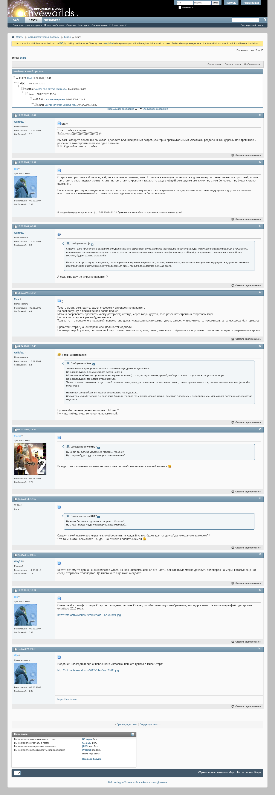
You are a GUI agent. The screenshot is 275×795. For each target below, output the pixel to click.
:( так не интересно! (55, 99)
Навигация (118, 25)
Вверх (257, 772)
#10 (259, 648)
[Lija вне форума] (25, 187)
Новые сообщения (54, 25)
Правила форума (91, 759)
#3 (260, 226)
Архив (249, 772)
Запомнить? (187, 8)
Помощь (231, 2)
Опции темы (214, 64)
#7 (260, 498)
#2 (260, 162)
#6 (260, 429)
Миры (67, 37)
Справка (71, 25)
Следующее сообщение (155, 109)
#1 (260, 115)
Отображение (251, 64)
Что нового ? (52, 19)
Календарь (83, 25)
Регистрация (251, 2)
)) (35, 94)
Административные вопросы (43, 37)
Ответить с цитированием (248, 155)
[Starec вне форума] (30, 459)
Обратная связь (206, 772)
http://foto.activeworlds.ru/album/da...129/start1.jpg (89, 615)
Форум (33, 19)
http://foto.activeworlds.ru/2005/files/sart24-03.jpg (88, 670)
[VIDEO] (86, 750)
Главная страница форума (27, 25)
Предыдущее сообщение (120, 109)
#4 (260, 292)
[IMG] (85, 746)
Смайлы (87, 743)
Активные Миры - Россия (230, 772)
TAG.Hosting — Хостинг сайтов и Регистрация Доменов (137, 782)
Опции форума (100, 25)
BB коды (87, 739)
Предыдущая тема (127, 724)
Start (23, 57)
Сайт (16, 19)
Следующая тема (149, 724)
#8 (260, 554)
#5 (260, 346)
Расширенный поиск (252, 25)
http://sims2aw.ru (66, 699)
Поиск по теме (232, 64)
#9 (260, 590)
